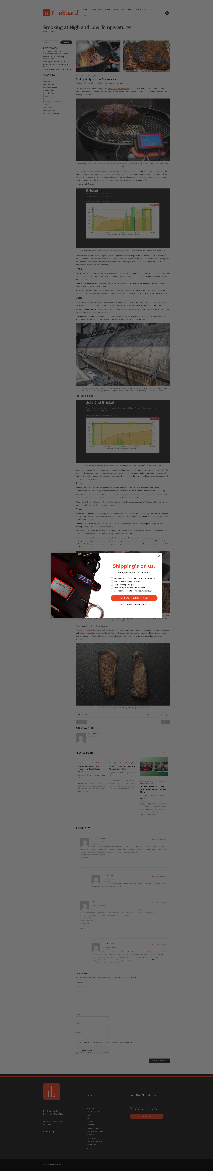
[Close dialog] (159, 556)
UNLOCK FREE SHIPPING (134, 598)
